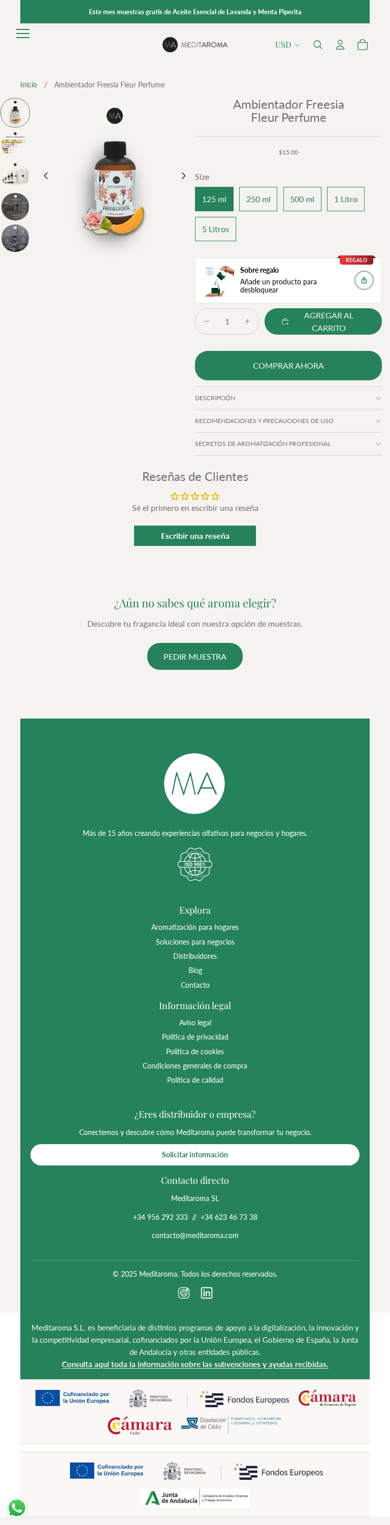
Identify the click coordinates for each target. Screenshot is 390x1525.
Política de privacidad (195, 1036)
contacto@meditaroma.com (195, 1235)
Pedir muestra (195, 656)
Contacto (195, 985)
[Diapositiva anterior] (43, 178)
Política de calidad (195, 1080)
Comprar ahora (288, 365)
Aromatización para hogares (195, 927)
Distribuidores (195, 956)
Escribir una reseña (195, 535)
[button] (318, 45)
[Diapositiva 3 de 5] (15, 175)
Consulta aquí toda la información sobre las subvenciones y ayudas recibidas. (195, 1364)
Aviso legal (195, 1022)
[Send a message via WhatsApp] (17, 1508)
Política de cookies (195, 1051)
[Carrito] (362, 45)
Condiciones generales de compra (195, 1065)
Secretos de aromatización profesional (263, 443)
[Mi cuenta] (340, 45)
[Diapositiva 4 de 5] (15, 206)
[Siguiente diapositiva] (186, 178)
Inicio (28, 84)
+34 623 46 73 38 (229, 1217)
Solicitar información (195, 1154)
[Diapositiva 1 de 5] (15, 112)
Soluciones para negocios (195, 941)
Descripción (215, 398)
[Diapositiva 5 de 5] (15, 238)
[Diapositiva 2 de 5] (15, 144)
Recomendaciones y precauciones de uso (264, 421)
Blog (195, 970)
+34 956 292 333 (160, 1217)
